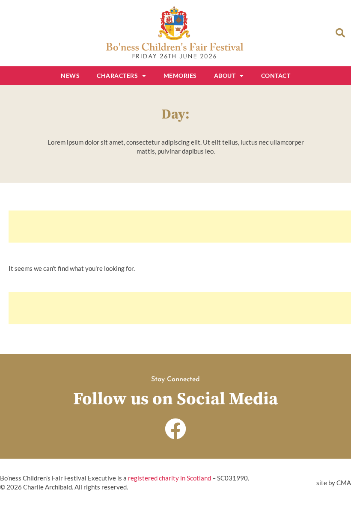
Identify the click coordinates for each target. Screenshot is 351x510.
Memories (180, 75)
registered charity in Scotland (169, 478)
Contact (276, 75)
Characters (117, 75)
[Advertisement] (180, 227)
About (225, 75)
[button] (340, 33)
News (70, 75)
